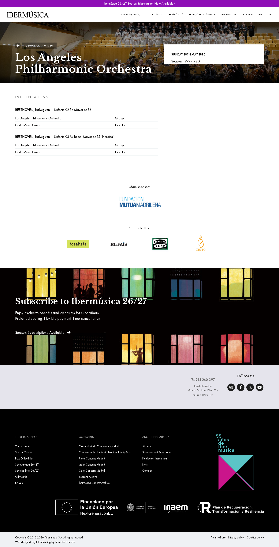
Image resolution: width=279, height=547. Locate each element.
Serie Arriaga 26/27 (27, 464)
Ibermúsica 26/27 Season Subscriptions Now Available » (139, 3)
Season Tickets (23, 452)
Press (144, 464)
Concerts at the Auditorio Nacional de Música (105, 452)
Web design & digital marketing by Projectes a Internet (45, 542)
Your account (254, 14)
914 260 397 (205, 379)
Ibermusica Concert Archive (94, 483)
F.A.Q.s (19, 483)
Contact (147, 470)
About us (147, 446)
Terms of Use (218, 537)
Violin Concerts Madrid (92, 464)
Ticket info (154, 14)
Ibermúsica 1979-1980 (39, 45)
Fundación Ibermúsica (154, 458)
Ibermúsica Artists (202, 14)
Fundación (229, 14)
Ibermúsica (176, 14)
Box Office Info (24, 458)
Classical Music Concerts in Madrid (99, 446)
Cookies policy (255, 537)
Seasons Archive (88, 476)
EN (270, 14)
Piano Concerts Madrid (92, 458)
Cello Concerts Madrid (92, 470)
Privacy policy (236, 537)
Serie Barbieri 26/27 (27, 470)
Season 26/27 (131, 14)
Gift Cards (21, 476)
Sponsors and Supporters (156, 452)
